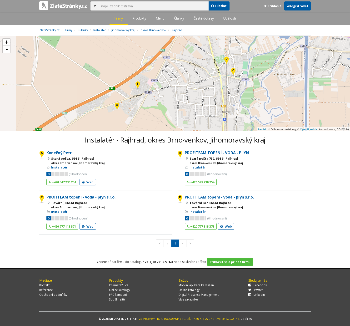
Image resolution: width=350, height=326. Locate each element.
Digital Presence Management (199, 295)
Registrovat (298, 6)
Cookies (246, 319)
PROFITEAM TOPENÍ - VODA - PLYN (217, 152)
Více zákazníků (188, 299)
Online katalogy (119, 290)
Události (229, 18)
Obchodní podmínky (53, 295)
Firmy (118, 18)
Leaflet (262, 129)
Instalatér (59, 167)
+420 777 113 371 (63, 226)
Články (179, 18)
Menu (160, 18)
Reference (46, 290)
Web (90, 182)
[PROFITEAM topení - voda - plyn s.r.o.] (233, 72)
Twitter (258, 290)
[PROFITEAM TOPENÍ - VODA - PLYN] (137, 85)
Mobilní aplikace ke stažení (197, 285)
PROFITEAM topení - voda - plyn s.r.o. (80, 197)
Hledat (220, 6)
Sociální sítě (117, 299)
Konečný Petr (59, 152)
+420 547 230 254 (63, 182)
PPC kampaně (118, 295)
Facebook (260, 285)
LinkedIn (259, 295)
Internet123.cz (118, 285)
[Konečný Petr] (117, 106)
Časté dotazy (204, 18)
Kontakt (44, 285)
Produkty (139, 18)
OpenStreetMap (309, 129)
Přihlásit (274, 6)
